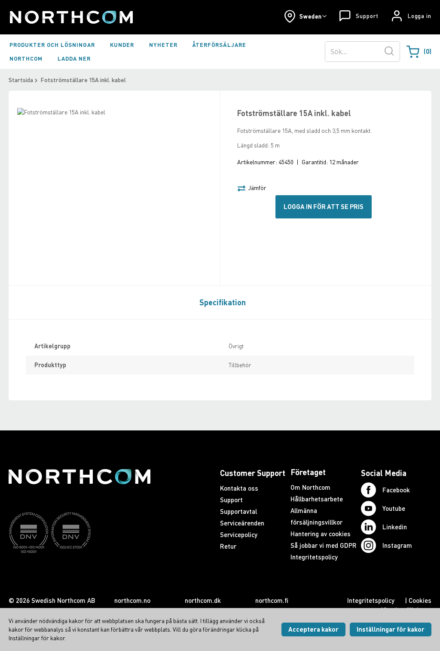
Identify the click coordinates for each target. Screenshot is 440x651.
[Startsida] (71, 17)
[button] (305, 16)
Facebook (396, 490)
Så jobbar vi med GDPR (323, 545)
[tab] (220, 301)
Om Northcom (310, 487)
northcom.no (132, 600)
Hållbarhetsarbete (316, 499)
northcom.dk (203, 600)
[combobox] (362, 51)
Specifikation (222, 302)
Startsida (21, 79)
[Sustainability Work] (79, 570)
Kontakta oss (239, 488)
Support (367, 15)
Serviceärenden (242, 523)
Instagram (397, 545)
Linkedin (394, 527)
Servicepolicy (238, 534)
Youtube (393, 508)
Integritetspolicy (314, 557)
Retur (228, 546)
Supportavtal (238, 511)
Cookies (420, 600)
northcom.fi (271, 600)
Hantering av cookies (320, 533)
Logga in (419, 15)
